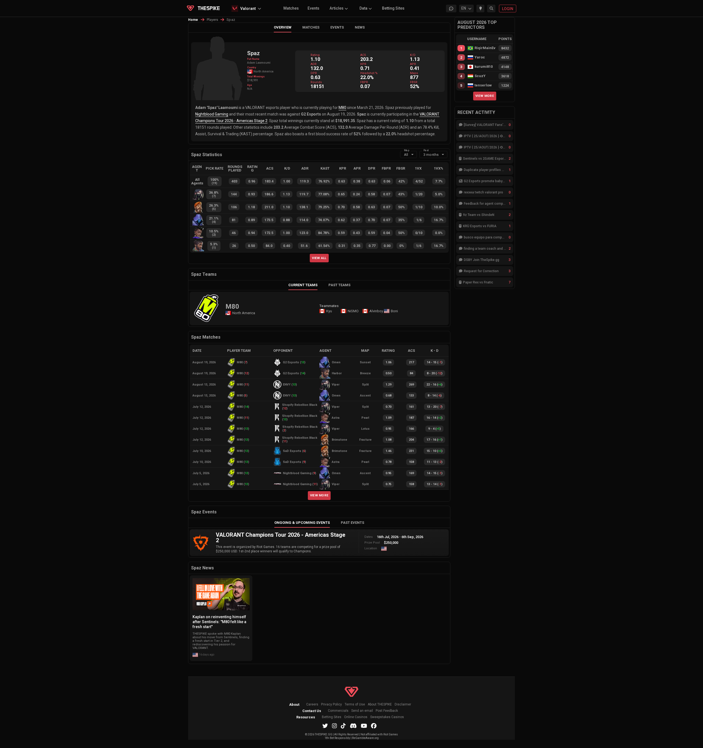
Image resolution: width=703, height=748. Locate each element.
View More (319, 495)
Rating (315, 55)
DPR (314, 73)
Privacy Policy (331, 704)
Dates (368, 537)
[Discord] (353, 726)
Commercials (338, 711)
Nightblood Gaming (211, 114)
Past (426, 149)
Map (406, 149)
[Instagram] (334, 726)
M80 (342, 107)
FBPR (364, 82)
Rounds (316, 82)
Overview (282, 27)
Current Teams (302, 285)
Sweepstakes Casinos (387, 717)
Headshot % (369, 73)
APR (413, 64)
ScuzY (480, 76)
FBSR (413, 82)
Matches (291, 8)
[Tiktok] (343, 726)
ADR (314, 64)
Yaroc (480, 57)
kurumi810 (484, 67)
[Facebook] (373, 726)
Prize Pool (372, 542)
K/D (412, 55)
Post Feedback (387, 711)
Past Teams (339, 285)
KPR (363, 64)
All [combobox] (406, 155)
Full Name (253, 59)
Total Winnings (256, 76)
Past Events (352, 523)
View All (319, 258)
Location (370, 548)
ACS (363, 55)
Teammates (329, 306)
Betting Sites (393, 8)
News (360, 27)
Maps (414, 73)
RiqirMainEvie (485, 48)
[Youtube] (364, 726)
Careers (312, 704)
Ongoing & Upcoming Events (302, 523)
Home (193, 20)
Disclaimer (403, 704)
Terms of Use (355, 704)
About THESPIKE (380, 704)
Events (313, 8)
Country (251, 67)
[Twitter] (325, 726)
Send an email (362, 711)
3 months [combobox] (431, 155)
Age (249, 85)
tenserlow (483, 85)
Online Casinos (355, 717)
